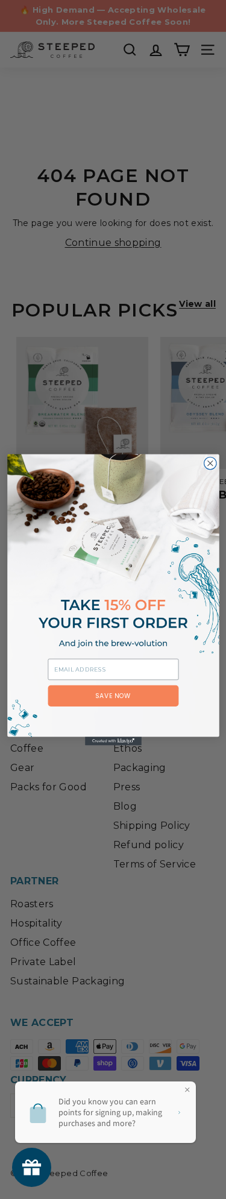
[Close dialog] (210, 463)
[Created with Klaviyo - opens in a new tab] (113, 741)
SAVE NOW (113, 695)
